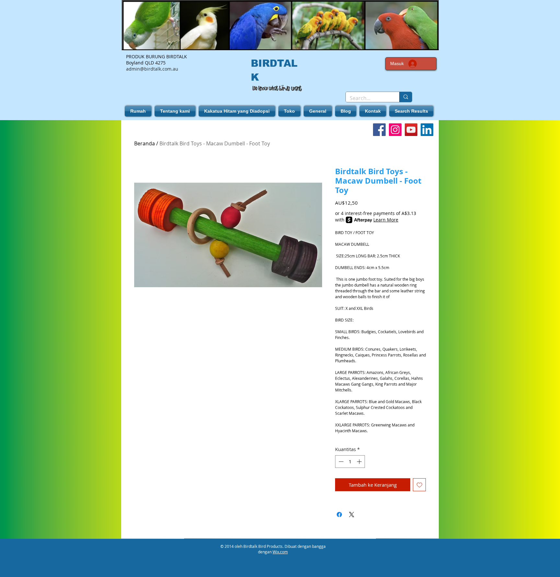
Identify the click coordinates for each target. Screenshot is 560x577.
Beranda (144, 143)
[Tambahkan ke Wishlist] (419, 485)
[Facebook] (379, 129)
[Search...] (405, 97)
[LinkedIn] (427, 129)
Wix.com (280, 551)
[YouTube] (411, 129)
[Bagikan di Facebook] (339, 514)
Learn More (385, 220)
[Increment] (360, 462)
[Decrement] (340, 462)
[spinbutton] (350, 462)
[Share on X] (352, 514)
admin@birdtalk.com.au (152, 69)
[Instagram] (395, 129)
